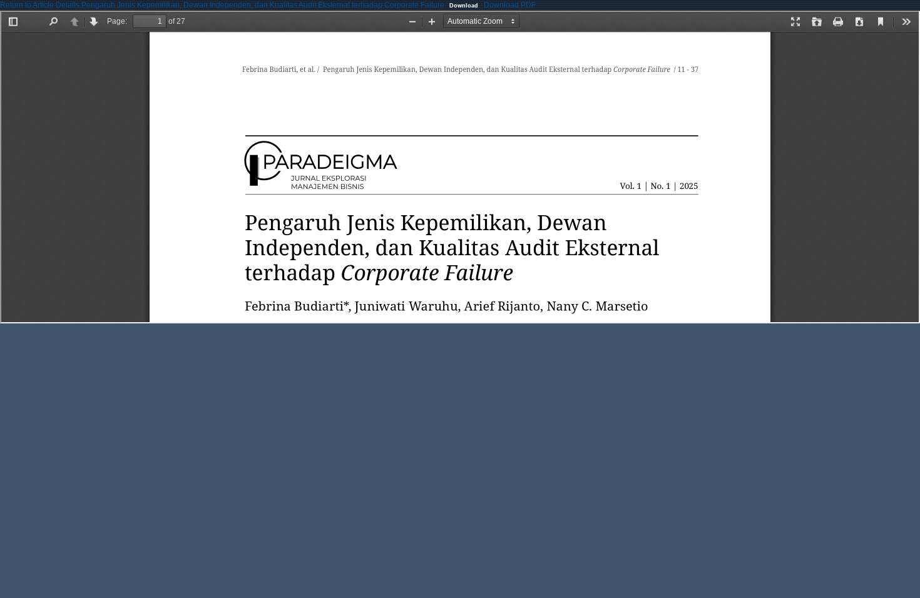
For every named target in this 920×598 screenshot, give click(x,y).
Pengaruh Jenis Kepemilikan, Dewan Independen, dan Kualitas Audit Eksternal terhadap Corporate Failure (263, 5)
